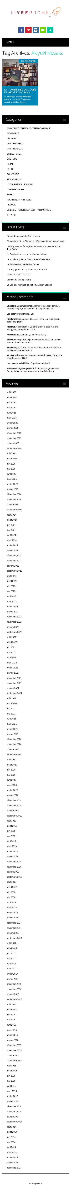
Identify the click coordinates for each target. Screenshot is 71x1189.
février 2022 (12, 668)
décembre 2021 (14, 678)
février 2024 (12, 545)
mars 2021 (12, 724)
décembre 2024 (14, 494)
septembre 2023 (14, 571)
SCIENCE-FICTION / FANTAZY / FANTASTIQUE (29, 210)
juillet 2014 (12, 1132)
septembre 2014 (14, 1122)
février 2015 (12, 1096)
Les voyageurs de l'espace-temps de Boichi (27, 269)
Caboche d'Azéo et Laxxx (19, 274)
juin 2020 (11, 770)
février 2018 (12, 912)
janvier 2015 (12, 1101)
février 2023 (12, 606)
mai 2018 (11, 897)
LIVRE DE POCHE (15, 189)
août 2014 (11, 1127)
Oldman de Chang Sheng (19, 280)
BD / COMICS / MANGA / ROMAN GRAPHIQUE (29, 128)
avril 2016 (11, 1025)
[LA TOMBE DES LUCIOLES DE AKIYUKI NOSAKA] (20, 85)
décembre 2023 (14, 555)
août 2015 (11, 1066)
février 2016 (12, 1035)
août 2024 (11, 515)
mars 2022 (12, 663)
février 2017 (12, 974)
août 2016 (11, 1004)
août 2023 (11, 576)
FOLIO (10, 169)
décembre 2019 (14, 800)
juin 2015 (11, 1076)
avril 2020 (11, 780)
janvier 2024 (12, 550)
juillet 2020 (12, 765)
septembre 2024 (14, 509)
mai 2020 (11, 775)
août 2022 (11, 637)
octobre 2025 (13, 443)
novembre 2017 (14, 928)
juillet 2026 (12, 397)
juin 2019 (11, 831)
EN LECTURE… (14, 154)
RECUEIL (11, 205)
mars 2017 (12, 969)
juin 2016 (11, 1015)
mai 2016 (11, 1020)
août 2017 (11, 943)
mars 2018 (12, 907)
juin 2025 (11, 464)
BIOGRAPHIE (13, 133)
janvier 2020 (12, 795)
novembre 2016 (14, 989)
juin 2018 (11, 892)
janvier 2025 (12, 489)
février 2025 (12, 484)
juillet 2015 (12, 1071)
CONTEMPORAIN (28, 61)
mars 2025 (12, 479)
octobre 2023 (13, 566)
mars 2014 (12, 1152)
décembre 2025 (14, 433)
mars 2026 (12, 418)
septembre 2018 (14, 877)
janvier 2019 (12, 856)
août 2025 (11, 453)
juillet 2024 (12, 520)
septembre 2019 (14, 816)
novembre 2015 (14, 1050)
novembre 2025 (14, 438)
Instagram (36, 30)
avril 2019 (11, 841)
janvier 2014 (12, 1162)
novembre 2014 (14, 1111)
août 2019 (11, 821)
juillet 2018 (12, 887)
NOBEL (10, 194)
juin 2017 (11, 953)
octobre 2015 (13, 1055)
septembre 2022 (14, 632)
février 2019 (12, 851)
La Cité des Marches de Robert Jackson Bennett (29, 285)
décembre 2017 (14, 923)
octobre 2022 (13, 627)
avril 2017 (11, 964)
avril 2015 (11, 1086)
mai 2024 (11, 530)
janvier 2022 (12, 673)
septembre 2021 (14, 693)
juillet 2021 (12, 703)
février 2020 (12, 790)
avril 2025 (11, 474)
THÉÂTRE (11, 215)
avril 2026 (11, 413)
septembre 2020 (14, 754)
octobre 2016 (13, 994)
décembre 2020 (14, 739)
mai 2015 (11, 1081)
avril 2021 (11, 719)
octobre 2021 (13, 688)
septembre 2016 (14, 999)
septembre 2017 (14, 938)
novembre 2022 (14, 622)
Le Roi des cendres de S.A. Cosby (23, 264)
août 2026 (11, 392)
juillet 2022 (12, 642)
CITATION (11, 138)
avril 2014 (11, 1147)
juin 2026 (11, 402)
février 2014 (12, 1157)
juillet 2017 (12, 948)
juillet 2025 (12, 458)
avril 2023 (11, 596)
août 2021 (11, 698)
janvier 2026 (12, 428)
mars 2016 (12, 1030)
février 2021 (12, 729)
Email (43, 30)
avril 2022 (11, 657)
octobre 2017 (13, 933)
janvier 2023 (12, 612)
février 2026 (12, 423)
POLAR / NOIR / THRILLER (19, 200)
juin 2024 (11, 525)
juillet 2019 (12, 826)
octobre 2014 (13, 1117)
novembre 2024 (14, 499)
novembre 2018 (14, 867)
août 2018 (11, 882)
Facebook (21, 30)
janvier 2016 (12, 1040)
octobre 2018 (13, 872)
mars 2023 (12, 601)
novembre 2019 (14, 805)
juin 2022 (11, 647)
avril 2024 (11, 535)
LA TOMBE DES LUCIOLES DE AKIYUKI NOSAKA (20, 91)
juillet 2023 (12, 581)
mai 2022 (11, 652)
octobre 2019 (13, 810)
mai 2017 (11, 958)
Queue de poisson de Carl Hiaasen (23, 236)
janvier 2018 (12, 917)
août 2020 (11, 759)
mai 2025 (11, 469)
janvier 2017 (12, 979)
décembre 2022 (14, 617)
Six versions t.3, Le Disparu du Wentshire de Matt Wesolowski (35, 241)
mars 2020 (12, 785)
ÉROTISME (12, 159)
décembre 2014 (14, 1106)
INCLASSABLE (14, 179)
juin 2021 (11, 708)
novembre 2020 (14, 744)
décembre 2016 (14, 984)
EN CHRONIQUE (15, 149)
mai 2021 (11, 714)
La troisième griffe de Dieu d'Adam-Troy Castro (28, 259)
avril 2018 (11, 902)
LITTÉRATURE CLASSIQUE (20, 184)
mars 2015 (12, 1091)
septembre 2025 (14, 448)
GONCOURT (13, 174)
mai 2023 (11, 591)
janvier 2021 (12, 734)
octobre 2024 (13, 504)
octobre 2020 (13, 749)
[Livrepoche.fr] (35, 20)
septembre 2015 (14, 1060)
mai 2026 (11, 407)
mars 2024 (12, 540)
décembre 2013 (14, 1168)
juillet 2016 (12, 1009)
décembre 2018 (14, 861)
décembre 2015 (14, 1045)
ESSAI (10, 164)
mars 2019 (12, 846)
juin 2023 (11, 586)
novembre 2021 (14, 683)
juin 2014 (11, 1137)
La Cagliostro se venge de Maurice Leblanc (27, 254)
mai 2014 (11, 1142)
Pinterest (28, 30)
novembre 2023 (14, 561)
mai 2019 (11, 836)
